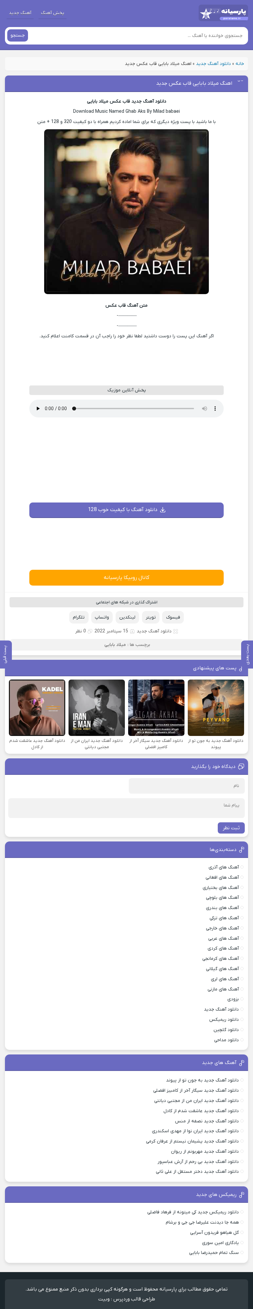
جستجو (18, 35)
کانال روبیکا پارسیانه (126, 577)
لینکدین (127, 617)
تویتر (151, 617)
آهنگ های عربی (223, 938)
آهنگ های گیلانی (222, 969)
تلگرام (79, 617)
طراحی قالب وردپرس (134, 1299)
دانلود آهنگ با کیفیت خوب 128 (122, 509)
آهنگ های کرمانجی (220, 959)
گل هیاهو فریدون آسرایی (214, 1233)
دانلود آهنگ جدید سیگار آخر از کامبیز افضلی (196, 1090)
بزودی (233, 999)
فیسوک (173, 617)
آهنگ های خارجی (222, 928)
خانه (240, 64)
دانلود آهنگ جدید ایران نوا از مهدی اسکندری (195, 1131)
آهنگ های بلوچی (222, 898)
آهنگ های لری (225, 979)
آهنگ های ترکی (224, 918)
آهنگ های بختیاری (221, 888)
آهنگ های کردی (223, 948)
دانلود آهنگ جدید (213, 64)
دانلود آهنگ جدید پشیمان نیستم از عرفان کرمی (192, 1141)
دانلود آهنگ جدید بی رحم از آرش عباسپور (198, 1162)
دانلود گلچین (226, 1030)
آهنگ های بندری (222, 908)
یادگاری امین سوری (220, 1243)
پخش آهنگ (52, 13)
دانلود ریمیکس (224, 1020)
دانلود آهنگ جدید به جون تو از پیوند (202, 1080)
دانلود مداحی (226, 1040)
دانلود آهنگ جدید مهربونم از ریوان (205, 1151)
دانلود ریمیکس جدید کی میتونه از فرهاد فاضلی (193, 1212)
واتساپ (102, 617)
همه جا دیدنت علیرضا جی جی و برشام (202, 1222)
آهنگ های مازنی (223, 989)
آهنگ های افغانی (222, 877)
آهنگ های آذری (224, 867)
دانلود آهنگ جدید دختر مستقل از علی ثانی (197, 1172)
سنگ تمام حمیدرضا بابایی (214, 1253)
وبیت (104, 1299)
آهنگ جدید (20, 13)
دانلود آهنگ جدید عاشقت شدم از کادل (201, 1111)
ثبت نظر (231, 828)
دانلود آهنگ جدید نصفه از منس (207, 1121)
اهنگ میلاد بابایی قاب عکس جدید (194, 83)
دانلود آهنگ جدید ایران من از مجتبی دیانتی (196, 1101)
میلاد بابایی (115, 645)
